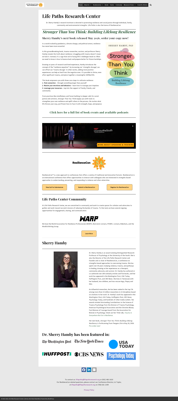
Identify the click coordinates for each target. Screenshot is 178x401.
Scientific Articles (142, 5)
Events (112, 5)
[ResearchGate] (94, 370)
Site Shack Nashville (34, 399)
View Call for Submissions (54, 187)
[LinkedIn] (89, 370)
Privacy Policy (89, 390)
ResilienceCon (97, 5)
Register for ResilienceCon (120, 187)
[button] (132, 126)
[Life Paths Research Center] (34, 5)
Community (119, 5)
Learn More (89, 233)
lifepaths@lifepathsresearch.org (88, 379)
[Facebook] (84, 370)
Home (80, 5)
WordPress (51, 399)
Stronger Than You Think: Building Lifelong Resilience (89, 31)
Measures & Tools (129, 5)
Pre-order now (94, 326)
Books (106, 5)
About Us (86, 5)
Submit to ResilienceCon (86, 187)
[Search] (151, 5)
